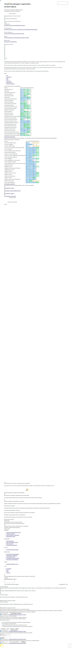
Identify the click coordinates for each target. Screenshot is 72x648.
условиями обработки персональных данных (17, 614)
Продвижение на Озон (10, 556)
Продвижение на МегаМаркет (12, 559)
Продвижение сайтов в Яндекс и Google (12, 29)
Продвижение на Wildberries (11, 555)
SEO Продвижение (10, 541)
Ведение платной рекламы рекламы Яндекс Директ (14, 33)
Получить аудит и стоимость (16, 613)
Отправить (2, 637)
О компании (8, 568)
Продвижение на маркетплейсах (10, 41)
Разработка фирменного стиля (10, 37)
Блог (7, 571)
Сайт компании (9, 136)
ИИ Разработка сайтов (20, 25)
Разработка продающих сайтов (10, 25)
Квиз (7, 79)
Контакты (8, 572)
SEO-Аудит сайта (23, 29)
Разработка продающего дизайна (22, 37)
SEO (7, 78)
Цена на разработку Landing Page (12, 535)
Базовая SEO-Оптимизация (32, 29)
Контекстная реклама (10, 83)
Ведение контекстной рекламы (12, 549)
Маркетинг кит (9, 82)
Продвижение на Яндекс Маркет (12, 558)
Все (7, 75)
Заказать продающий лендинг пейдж (13, 532)
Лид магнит (8, 81)
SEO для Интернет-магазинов (12, 542)
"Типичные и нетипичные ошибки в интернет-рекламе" (11, 598)
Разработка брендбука (10, 533)
